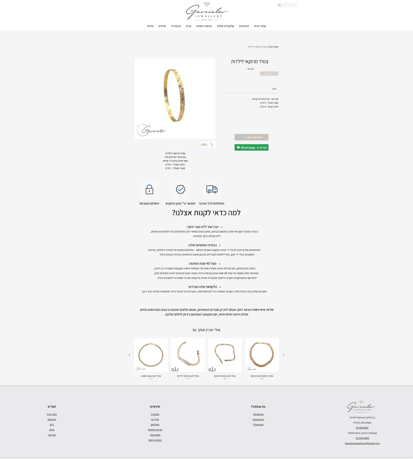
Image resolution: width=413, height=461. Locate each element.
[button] (244, 26)
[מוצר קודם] (284, 355)
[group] (206, 359)
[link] (274, 88)
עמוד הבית (273, 46)
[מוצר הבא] (129, 355)
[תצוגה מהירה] (262, 355)
